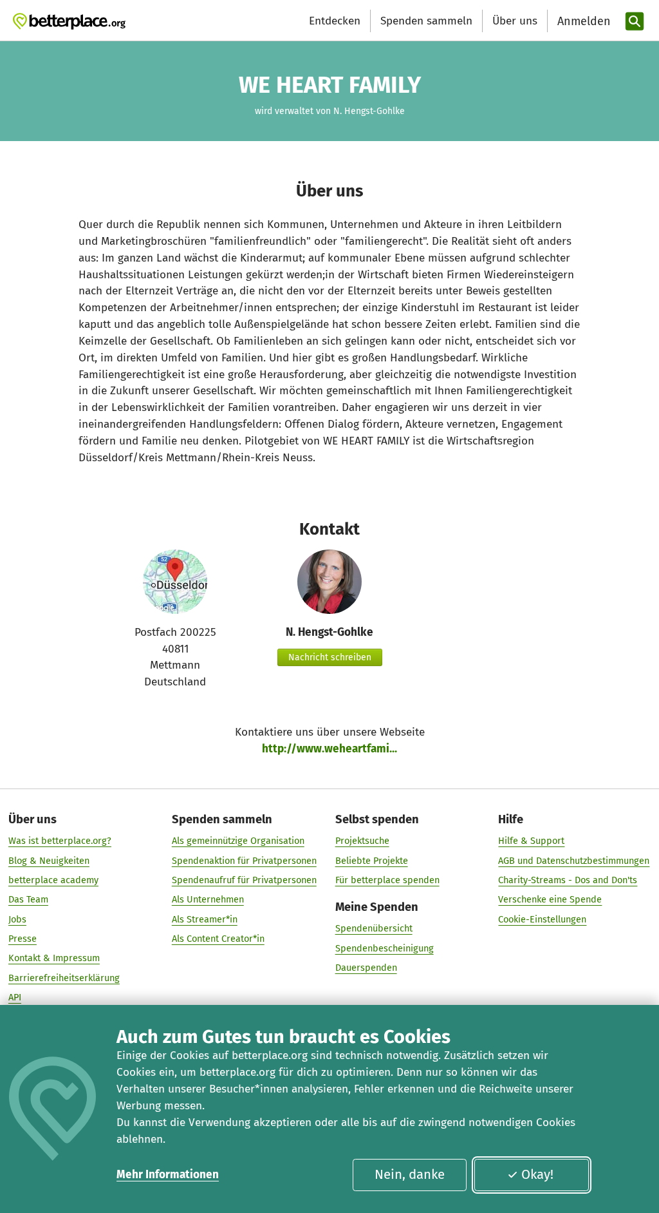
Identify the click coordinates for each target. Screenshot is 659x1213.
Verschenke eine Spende (550, 899)
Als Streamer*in (204, 919)
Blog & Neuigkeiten (48, 860)
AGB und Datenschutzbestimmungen (573, 860)
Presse (22, 938)
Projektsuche (362, 840)
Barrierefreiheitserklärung (64, 978)
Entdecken (334, 21)
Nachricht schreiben (329, 657)
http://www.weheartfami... (329, 749)
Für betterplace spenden (387, 880)
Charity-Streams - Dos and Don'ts (567, 880)
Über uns (514, 21)
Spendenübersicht (374, 928)
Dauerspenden (366, 967)
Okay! (537, 1174)
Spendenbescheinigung (384, 948)
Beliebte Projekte (371, 860)
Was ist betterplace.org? (59, 840)
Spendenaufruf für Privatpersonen (244, 880)
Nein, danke (410, 1174)
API (14, 997)
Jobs (17, 919)
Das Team (28, 899)
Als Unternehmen (208, 899)
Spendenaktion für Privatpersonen (244, 860)
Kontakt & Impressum (54, 958)
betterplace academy (53, 880)
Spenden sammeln (426, 21)
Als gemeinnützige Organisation (238, 840)
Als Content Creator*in (218, 938)
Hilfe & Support (531, 840)
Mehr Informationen (167, 1174)
